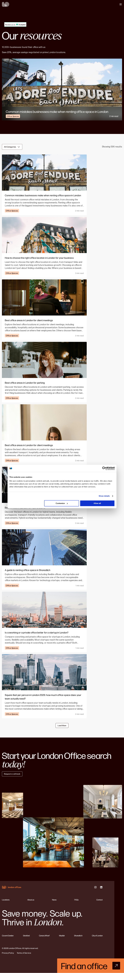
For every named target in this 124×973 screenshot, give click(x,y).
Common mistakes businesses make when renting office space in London (57, 111)
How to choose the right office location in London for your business (39, 257)
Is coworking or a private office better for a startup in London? (36, 632)
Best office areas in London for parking (25, 382)
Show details (104, 496)
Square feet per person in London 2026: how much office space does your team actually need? (43, 696)
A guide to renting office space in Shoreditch (27, 569)
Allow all (97, 503)
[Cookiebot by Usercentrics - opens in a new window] (104, 468)
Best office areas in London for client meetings (29, 320)
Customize (60, 503)
